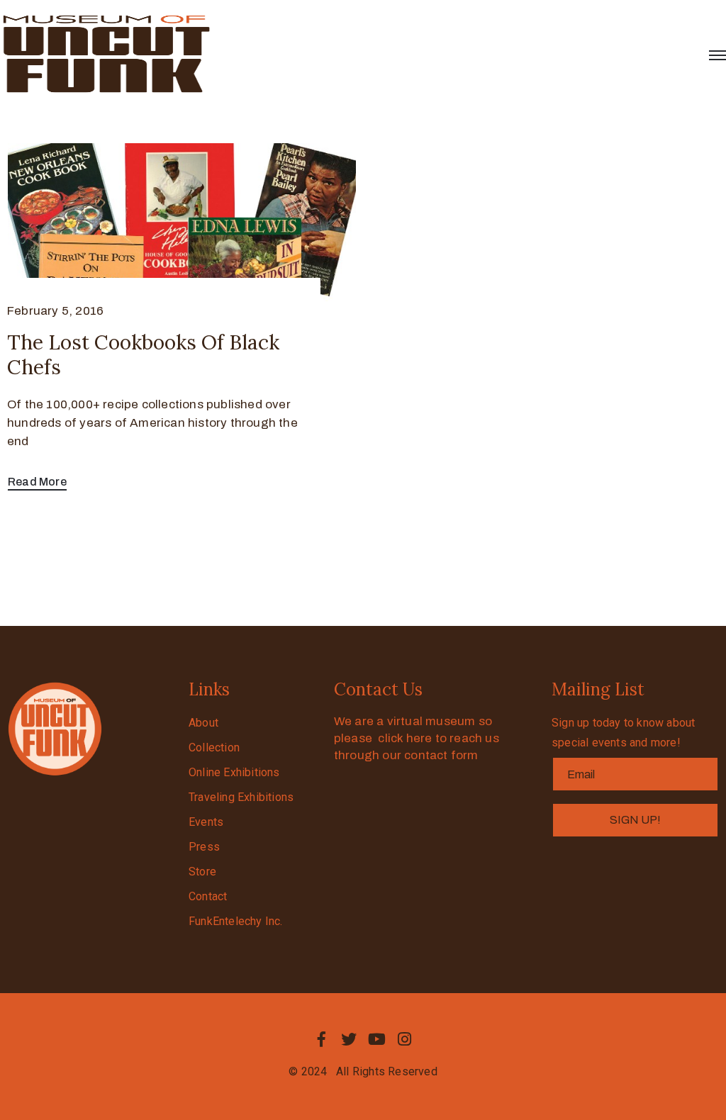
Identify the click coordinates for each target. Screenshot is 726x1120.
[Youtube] (377, 1039)
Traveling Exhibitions (241, 797)
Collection (214, 747)
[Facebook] (321, 1039)
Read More (37, 482)
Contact (208, 896)
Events (206, 822)
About (203, 722)
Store (202, 871)
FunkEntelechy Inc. (236, 921)
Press (204, 846)
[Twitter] (349, 1039)
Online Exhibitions (234, 772)
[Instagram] (405, 1039)
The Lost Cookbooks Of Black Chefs (143, 355)
